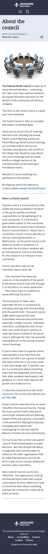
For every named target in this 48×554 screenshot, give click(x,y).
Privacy (29, 540)
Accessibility (23, 537)
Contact (36, 537)
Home (5, 34)
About (11, 537)
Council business (17, 34)
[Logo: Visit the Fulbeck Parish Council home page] (24, 5)
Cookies (19, 540)
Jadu (35, 544)
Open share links (41, 37)
